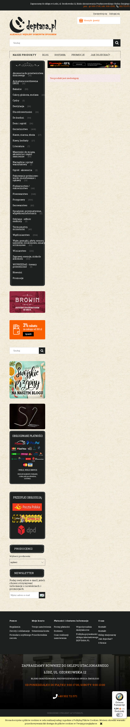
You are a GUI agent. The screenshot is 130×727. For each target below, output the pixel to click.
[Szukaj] (116, 43)
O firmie (102, 642)
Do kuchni (18, 117)
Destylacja (18, 106)
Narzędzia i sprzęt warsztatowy (23, 163)
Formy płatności (62, 626)
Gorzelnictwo (20, 129)
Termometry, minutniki (20, 228)
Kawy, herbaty (20, 140)
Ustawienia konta (40, 630)
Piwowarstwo (20, 193)
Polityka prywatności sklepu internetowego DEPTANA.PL (87, 637)
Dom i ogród (19, 123)
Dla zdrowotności (22, 111)
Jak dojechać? (105, 638)
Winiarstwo (19, 250)
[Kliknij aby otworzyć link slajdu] (27, 416)
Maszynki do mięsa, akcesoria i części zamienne (24, 154)
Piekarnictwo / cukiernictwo (21, 187)
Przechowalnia (39, 634)
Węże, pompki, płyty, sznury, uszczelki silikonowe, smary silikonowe (29, 243)
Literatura (18, 146)
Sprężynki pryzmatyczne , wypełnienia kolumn (27, 212)
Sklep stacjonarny (107, 634)
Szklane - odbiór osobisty (22, 220)
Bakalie (17, 89)
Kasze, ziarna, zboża (24, 134)
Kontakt (102, 626)
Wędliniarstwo (21, 234)
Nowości (17, 272)
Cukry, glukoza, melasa (25, 94)
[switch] (119, 715)
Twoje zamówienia (41, 626)
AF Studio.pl (76, 713)
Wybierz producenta (20, 556)
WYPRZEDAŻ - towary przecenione (25, 265)
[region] (27, 416)
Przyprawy (19, 199)
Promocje (18, 278)
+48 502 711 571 (67, 696)
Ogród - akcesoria (22, 170)
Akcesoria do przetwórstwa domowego (28, 74)
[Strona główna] (33, 25)
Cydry (16, 100)
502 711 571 (124, 6)
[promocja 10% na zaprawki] (84, 64)
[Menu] (125, 693)
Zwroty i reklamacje (20, 630)
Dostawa (58, 630)
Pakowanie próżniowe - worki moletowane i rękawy (26, 178)
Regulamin (15, 626)
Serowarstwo (20, 205)
